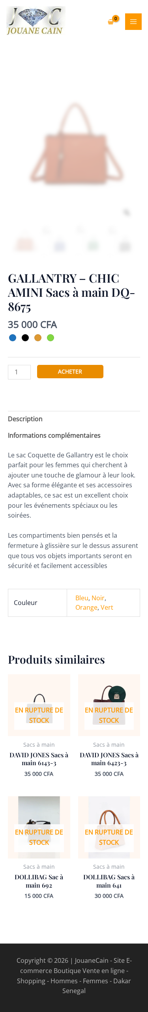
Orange (86, 607)
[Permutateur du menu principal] (133, 21)
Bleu (81, 598)
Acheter (70, 371)
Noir (98, 598)
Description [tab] (25, 418)
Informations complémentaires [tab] (54, 435)
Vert (107, 607)
